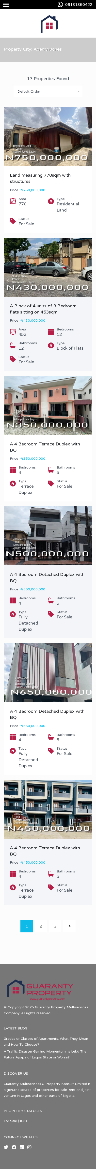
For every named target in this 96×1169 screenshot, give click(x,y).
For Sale (10, 1121)
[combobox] (48, 91)
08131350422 (78, 4)
